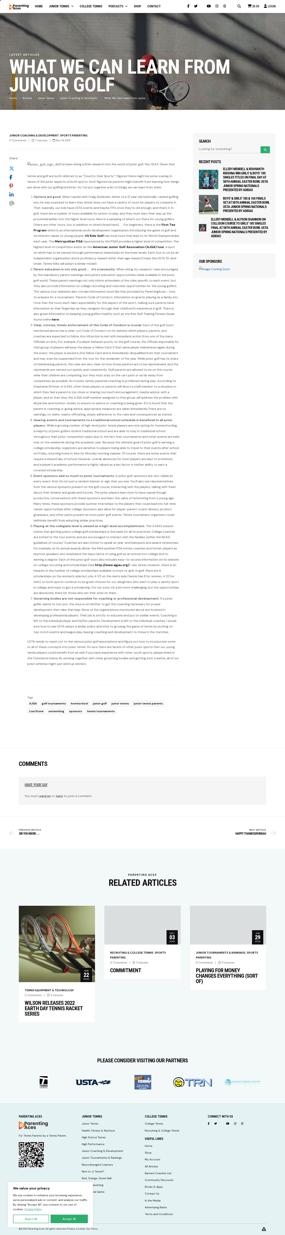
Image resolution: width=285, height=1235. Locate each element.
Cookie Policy (33, 1209)
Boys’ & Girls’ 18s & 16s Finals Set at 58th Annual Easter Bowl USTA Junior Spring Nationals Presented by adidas (246, 204)
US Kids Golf (94, 236)
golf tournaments (54, 703)
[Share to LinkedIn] (13, 194)
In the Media (153, 1200)
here (55, 319)
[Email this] (13, 203)
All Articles (151, 1166)
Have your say (36, 785)
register (45, 796)
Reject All (31, 1219)
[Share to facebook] (13, 177)
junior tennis (120, 703)
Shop (148, 1152)
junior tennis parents (148, 703)
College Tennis (154, 1123)
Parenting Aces (36, 1228)
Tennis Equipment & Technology (49, 990)
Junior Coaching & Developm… (79, 98)
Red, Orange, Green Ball (96, 1178)
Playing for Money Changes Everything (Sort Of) (227, 976)
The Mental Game (93, 1192)
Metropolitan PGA (69, 241)
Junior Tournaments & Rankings (220, 952)
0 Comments (17, 140)
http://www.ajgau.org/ (112, 565)
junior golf (100, 703)
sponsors (75, 711)
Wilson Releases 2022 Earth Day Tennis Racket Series (54, 1008)
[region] (50, 1204)
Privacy (71, 1228)
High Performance (93, 1144)
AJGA (33, 703)
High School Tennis (94, 1137)
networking (56, 711)
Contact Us (152, 1193)
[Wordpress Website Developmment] (264, 1228)
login (59, 796)
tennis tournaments (101, 711)
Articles (27, 98)
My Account (152, 1159)
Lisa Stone (36, 711)
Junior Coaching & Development (34, 135)
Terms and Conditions (159, 1214)
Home (13, 98)
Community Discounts (159, 1180)
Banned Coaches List (158, 1173)
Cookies (80, 1228)
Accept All (69, 1219)
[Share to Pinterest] (13, 186)
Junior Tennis (46, 98)
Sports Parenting (73, 135)
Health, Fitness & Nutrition (98, 1130)
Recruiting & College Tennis (131, 952)
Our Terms (92, 1228)
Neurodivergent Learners (97, 1164)
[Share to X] (13, 168)
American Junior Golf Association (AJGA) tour (128, 247)
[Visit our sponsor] (43, 1082)
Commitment (125, 970)
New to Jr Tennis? (93, 1171)
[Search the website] (239, 6)
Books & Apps (154, 1186)
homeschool (79, 703)
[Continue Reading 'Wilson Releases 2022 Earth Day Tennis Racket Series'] (57, 944)
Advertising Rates (156, 1207)
